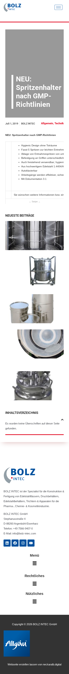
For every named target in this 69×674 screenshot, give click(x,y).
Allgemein (47, 123)
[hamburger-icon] (58, 7)
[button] (62, 419)
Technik (59, 123)
